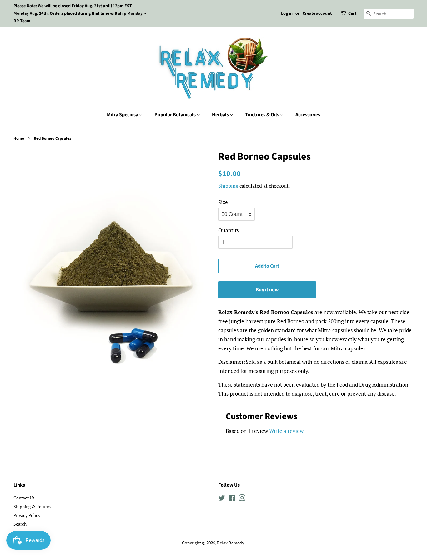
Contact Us (23, 498)
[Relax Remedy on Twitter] (221, 499)
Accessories (307, 114)
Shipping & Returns (32, 506)
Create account (317, 13)
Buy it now (267, 289)
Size (223, 202)
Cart (352, 13)
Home (18, 138)
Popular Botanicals (175, 114)
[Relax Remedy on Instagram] (242, 499)
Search (20, 524)
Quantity (228, 230)
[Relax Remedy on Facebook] (231, 499)
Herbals (221, 114)
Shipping (228, 185)
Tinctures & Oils (262, 114)
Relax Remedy (230, 543)
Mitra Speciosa (123, 114)
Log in (287, 13)
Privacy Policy (26, 515)
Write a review (286, 430)
